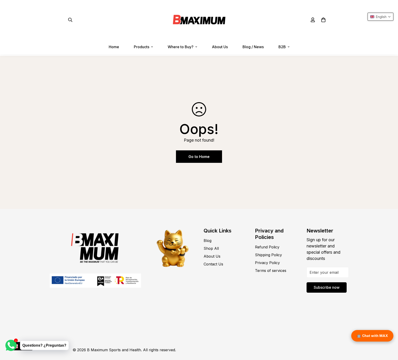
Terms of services (270, 270)
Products (141, 47)
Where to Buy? (180, 47)
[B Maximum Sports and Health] (199, 19)
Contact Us (213, 264)
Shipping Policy (268, 255)
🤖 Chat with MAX (372, 335)
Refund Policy (267, 247)
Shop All (211, 248)
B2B (282, 47)
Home (114, 47)
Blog (207, 240)
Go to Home (199, 156)
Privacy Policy (267, 262)
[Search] (70, 20)
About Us (220, 47)
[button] (323, 20)
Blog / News (253, 47)
